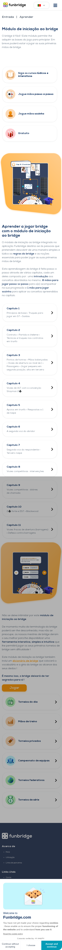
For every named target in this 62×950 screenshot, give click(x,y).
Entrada (8, 17)
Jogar (14, 688)
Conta (8, 877)
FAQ (8, 852)
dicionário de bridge (25, 661)
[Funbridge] (15, 5)
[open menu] (55, 5)
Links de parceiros (14, 863)
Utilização (10, 857)
